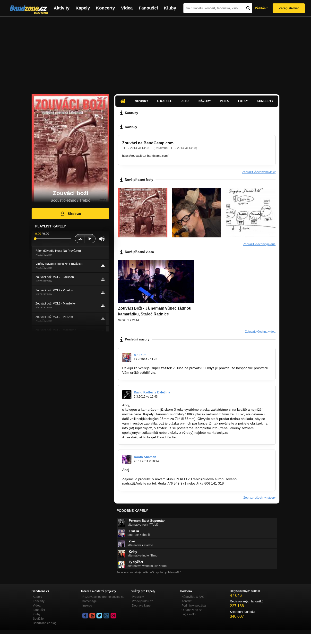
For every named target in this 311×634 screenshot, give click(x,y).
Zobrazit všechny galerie (259, 244)
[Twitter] (99, 615)
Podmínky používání (194, 605)
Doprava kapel (141, 605)
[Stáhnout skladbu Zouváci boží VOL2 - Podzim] (103, 319)
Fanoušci (148, 8)
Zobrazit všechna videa (260, 331)
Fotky (243, 101)
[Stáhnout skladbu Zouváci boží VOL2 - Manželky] (103, 305)
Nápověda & (192, 597)
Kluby (170, 8)
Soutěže (38, 618)
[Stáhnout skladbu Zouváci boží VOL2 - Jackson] (103, 279)
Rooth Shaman (145, 457)
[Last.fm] (113, 615)
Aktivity (61, 8)
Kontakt (186, 601)
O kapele (164, 101)
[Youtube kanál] (92, 615)
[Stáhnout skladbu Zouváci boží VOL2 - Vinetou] (103, 292)
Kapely (83, 8)
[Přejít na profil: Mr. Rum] (126, 357)
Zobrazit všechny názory (259, 497)
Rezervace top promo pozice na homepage (103, 599)
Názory (205, 101)
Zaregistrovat (289, 8)
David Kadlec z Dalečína (152, 392)
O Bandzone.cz (191, 610)
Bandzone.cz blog (45, 623)
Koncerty (105, 8)
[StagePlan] (251, 212)
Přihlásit (261, 8)
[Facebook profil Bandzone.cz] (85, 615)
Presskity (138, 597)
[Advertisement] (155, 53)
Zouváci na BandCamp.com (147, 143)
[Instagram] (106, 615)
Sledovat (74, 214)
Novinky (141, 101)
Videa (127, 8)
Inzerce (87, 605)
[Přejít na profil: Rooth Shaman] (126, 459)
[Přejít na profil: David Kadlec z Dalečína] (126, 394)
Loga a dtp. (188, 614)
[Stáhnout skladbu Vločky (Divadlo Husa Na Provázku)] (103, 266)
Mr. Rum (140, 355)
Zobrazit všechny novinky (259, 172)
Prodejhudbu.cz (142, 601)
